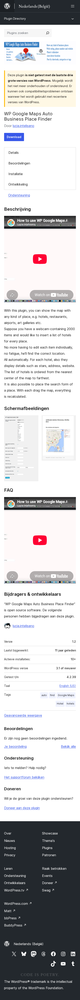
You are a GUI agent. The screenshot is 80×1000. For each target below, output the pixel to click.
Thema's (48, 841)
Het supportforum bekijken (24, 777)
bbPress (12, 918)
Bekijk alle (68, 746)
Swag (48, 890)
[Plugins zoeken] (47, 33)
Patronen (49, 855)
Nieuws (9, 841)
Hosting (10, 848)
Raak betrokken (54, 868)
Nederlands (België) (28, 944)
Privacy (9, 855)
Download (14, 137)
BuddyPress (15, 925)
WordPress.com (18, 903)
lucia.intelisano (23, 126)
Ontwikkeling (18, 184)
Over (7, 833)
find (52, 695)
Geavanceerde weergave (23, 715)
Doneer (49, 883)
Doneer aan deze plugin (22, 808)
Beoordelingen (19, 163)
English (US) (67, 685)
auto (44, 695)
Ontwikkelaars (14, 883)
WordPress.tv (16, 890)
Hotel (60, 703)
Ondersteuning (19, 195)
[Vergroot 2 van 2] (70, 421)
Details (13, 153)
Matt (10, 911)
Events (47, 876)
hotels (70, 703)
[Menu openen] (73, 6)
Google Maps (66, 695)
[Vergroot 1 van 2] (33, 421)
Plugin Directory (15, 18)
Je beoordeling (15, 746)
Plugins (47, 848)
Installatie (15, 174)
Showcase (50, 833)
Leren (8, 868)
